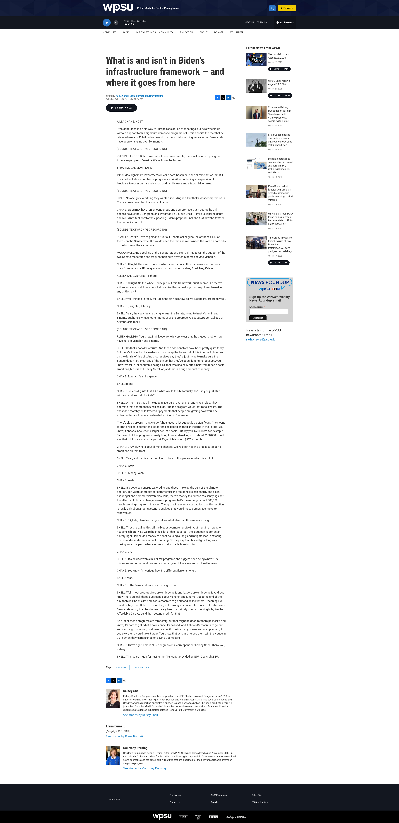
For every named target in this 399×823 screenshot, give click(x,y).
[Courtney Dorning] (113, 755)
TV (114, 32)
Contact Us (175, 802)
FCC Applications (260, 802)
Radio (126, 32)
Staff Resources (219, 795)
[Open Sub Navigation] (118, 32)
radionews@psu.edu (261, 339)
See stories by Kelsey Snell (140, 715)
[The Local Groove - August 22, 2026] (256, 59)
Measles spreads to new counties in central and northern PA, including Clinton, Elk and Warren (280, 165)
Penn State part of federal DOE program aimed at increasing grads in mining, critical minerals (280, 193)
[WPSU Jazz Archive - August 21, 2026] (256, 86)
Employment (176, 795)
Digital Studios (146, 32)
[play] (106, 22)
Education (186, 32)
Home (106, 32)
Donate (288, 8)
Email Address (257, 306)
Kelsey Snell (122, 95)
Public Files (257, 795)
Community (166, 32)
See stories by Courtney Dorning (144, 768)
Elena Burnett (137, 95)
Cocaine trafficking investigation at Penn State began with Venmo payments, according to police (279, 114)
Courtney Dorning (154, 95)
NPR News (121, 667)
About (204, 32)
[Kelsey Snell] (113, 698)
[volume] (116, 22)
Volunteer (237, 32)
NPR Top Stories (143, 667)
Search (214, 802)
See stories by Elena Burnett (124, 736)
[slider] (121, 22)
